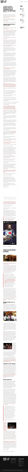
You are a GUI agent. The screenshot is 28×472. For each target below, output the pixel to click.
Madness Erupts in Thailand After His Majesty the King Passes (9, 9)
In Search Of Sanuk (7, 271)
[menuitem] (20, 1)
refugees (9, 299)
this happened (6, 20)
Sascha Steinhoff (6, 449)
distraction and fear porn (6, 156)
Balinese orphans (5, 299)
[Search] (20, 1)
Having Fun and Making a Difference (9, 250)
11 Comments (8, 451)
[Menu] (22, 1)
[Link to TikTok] (24, 1)
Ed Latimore (7, 98)
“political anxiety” (12, 156)
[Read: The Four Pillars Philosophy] (20, 20)
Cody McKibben (9, 246)
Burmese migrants (12, 298)
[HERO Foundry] (4, 1)
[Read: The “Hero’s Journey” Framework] (20, 14)
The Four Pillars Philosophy (23, 20)
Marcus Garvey (10, 219)
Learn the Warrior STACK (23, 9)
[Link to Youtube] (26, 1)
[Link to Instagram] (25, 1)
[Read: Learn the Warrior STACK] (20, 9)
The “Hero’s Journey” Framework (23, 15)
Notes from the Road (5, 12)
